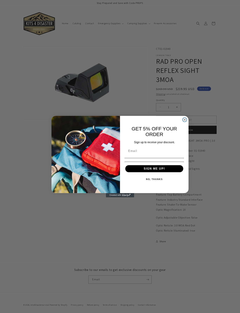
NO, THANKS (154, 179)
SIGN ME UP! (154, 168)
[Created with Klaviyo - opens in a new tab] (120, 195)
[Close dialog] (185, 120)
